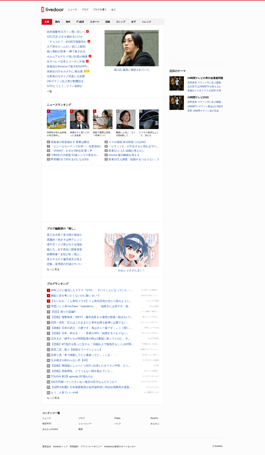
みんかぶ (155, 423)
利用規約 (74, 446)
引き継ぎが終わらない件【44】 (68, 360)
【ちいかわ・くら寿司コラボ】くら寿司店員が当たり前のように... (89, 301)
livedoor (52, 9)
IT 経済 (80, 21)
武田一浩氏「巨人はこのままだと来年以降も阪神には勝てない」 (88, 322)
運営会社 (46, 446)
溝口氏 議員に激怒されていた (132, 69)
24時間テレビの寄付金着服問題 (205, 78)
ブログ (85, 9)
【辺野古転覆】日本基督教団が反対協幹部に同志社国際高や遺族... (89, 387)
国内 (57, 21)
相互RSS (46, 423)
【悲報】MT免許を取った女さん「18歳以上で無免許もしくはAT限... (90, 344)
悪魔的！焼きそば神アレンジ (64, 239)
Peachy (154, 418)
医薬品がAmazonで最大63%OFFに (68, 66)
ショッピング (84, 423)
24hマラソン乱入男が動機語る (65, 81)
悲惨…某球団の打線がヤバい (64, 263)
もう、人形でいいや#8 (62, 392)
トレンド (146, 21)
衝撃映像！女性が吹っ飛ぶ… (64, 254)
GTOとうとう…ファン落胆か (65, 86)
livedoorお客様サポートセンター (120, 446)
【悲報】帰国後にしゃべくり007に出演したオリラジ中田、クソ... (88, 365)
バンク (117, 423)
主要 (47, 21)
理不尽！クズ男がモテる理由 (64, 244)
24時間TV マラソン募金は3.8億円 (205, 106)
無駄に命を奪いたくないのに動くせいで (73, 295)
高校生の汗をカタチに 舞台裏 (65, 71)
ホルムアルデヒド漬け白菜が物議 (67, 56)
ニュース (72, 9)
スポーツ (94, 21)
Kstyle (117, 418)
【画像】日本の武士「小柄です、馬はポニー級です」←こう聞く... (89, 327)
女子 (133, 21)
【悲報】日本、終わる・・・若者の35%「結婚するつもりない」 (88, 333)
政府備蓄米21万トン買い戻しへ (66, 31)
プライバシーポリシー (91, 446)
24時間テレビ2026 (198, 97)
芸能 (107, 21)
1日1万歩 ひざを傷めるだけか (65, 36)
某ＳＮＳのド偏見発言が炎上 (64, 259)
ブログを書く (100, 9)
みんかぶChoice (50, 429)
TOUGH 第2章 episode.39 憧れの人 (70, 376)
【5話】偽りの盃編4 (61, 311)
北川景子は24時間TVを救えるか (204, 86)
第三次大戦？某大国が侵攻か (64, 234)
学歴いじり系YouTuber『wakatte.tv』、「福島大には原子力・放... (88, 306)
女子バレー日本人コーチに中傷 (66, 61)
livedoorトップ (60, 446)
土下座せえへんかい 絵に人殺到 (66, 46)
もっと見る (53, 269)
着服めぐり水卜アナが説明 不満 (204, 90)
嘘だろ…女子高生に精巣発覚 (64, 249)
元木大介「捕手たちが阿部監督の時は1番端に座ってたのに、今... (88, 338)
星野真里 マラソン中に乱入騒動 (204, 82)
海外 (68, 21)
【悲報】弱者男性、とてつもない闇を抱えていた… (80, 371)
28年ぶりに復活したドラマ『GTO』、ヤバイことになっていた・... (89, 290)
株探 (80, 429)
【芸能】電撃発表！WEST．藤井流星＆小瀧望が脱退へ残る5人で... (89, 317)
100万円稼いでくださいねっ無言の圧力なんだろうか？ (82, 381)
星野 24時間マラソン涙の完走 (203, 110)
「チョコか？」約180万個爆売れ (66, 41)
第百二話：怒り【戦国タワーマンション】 (74, 349)
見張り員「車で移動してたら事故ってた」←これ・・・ (82, 355)
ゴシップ (120, 21)
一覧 (49, 91)
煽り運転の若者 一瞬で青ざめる (66, 51)
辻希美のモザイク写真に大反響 (66, 76)
